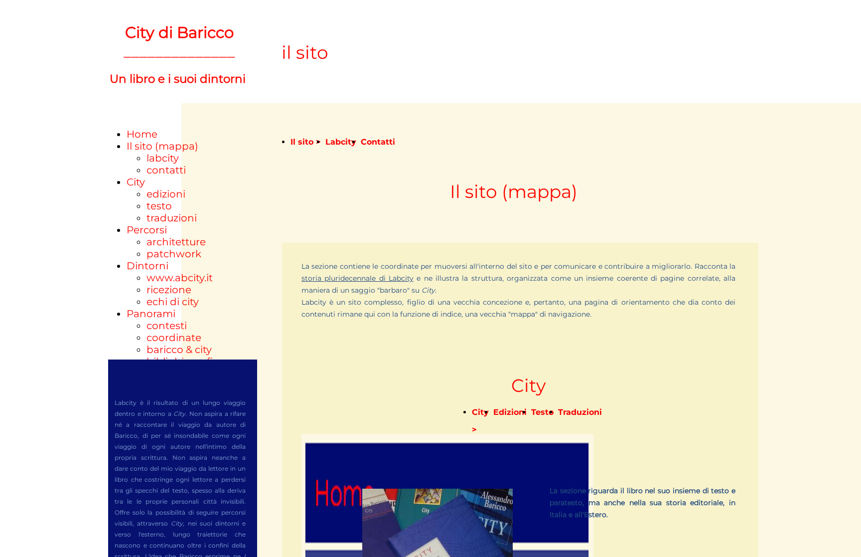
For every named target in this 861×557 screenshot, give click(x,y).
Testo (542, 412)
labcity (162, 158)
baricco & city (179, 350)
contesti (166, 326)
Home (142, 134)
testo (159, 206)
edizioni (165, 194)
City (136, 182)
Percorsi (147, 230)
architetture (176, 242)
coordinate (173, 338)
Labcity (340, 142)
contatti (166, 170)
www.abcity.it (179, 278)
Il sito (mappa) (162, 146)
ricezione (168, 290)
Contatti (378, 142)
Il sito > (305, 142)
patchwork (173, 254)
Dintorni (147, 266)
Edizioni (510, 412)
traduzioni (171, 218)
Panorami (151, 314)
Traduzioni (580, 412)
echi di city (172, 302)
